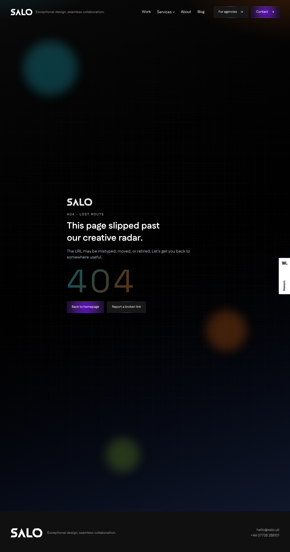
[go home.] (27, 532)
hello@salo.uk (268, 530)
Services (164, 12)
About (186, 12)
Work (146, 12)
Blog (200, 12)
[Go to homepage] (21, 12)
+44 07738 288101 (265, 535)
